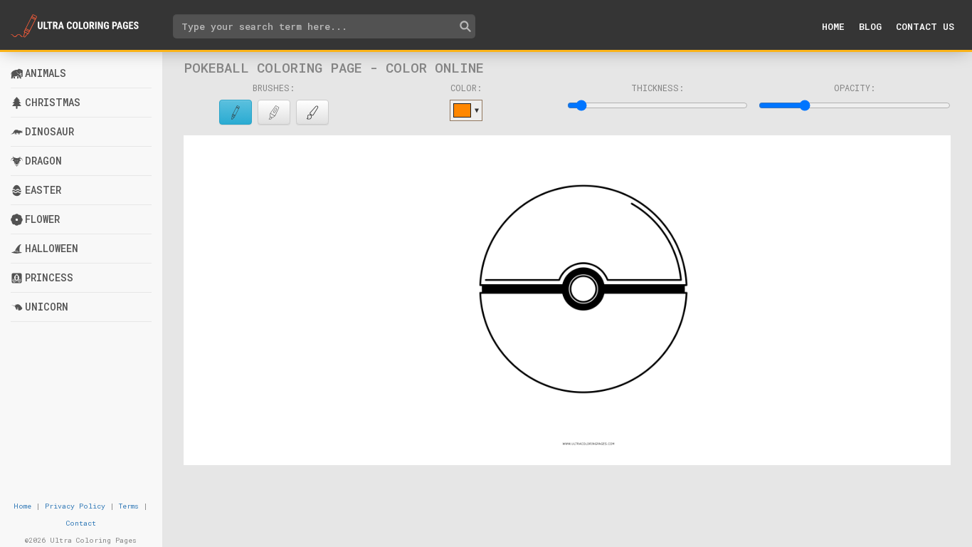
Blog (870, 26)
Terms (129, 506)
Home (833, 26)
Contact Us (925, 26)
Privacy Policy (75, 506)
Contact (81, 523)
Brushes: (274, 87)
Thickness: (657, 87)
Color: (466, 87)
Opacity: (854, 87)
